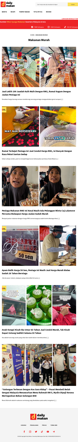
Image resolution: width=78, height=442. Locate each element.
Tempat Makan (24, 12)
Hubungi (23, 425)
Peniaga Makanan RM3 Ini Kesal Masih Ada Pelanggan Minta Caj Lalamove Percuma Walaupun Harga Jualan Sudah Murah (38, 212)
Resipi (13, 12)
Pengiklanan (34, 425)
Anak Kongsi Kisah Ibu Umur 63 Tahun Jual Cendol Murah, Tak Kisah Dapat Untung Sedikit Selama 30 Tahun (36, 331)
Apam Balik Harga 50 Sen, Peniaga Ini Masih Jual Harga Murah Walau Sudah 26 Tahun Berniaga (36, 272)
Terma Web (53, 425)
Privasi (44, 425)
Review (48, 12)
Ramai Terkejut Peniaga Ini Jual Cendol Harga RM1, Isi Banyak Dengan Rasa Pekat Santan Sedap (37, 153)
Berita (4, 12)
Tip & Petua (37, 12)
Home (32, 35)
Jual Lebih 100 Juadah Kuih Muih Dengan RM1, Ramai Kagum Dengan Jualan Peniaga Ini (36, 93)
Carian (73, 4)
